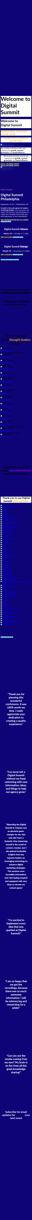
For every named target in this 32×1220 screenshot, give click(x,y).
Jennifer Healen (7, 363)
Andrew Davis (6, 418)
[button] (10, 164)
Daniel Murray (6, 431)
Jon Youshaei (5, 424)
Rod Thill (4, 375)
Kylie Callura (5, 351)
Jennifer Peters (6, 369)
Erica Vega (5, 394)
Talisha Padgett (6, 400)
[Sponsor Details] (7, 506)
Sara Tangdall (5, 357)
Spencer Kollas (6, 381)
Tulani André (5, 387)
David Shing (5, 412)
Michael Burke (6, 437)
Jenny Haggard (6, 406)
